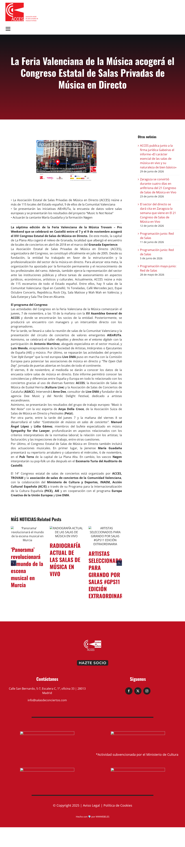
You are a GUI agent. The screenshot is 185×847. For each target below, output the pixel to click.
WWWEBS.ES (102, 812)
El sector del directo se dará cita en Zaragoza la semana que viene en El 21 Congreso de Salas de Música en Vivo (158, 213)
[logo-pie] (92, 637)
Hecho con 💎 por (86, 812)
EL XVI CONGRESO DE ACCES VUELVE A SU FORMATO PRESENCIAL (66, 559)
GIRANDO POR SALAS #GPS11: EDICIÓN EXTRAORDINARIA (108, 556)
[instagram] (146, 687)
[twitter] (137, 687)
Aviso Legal (91, 801)
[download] (21, 4)
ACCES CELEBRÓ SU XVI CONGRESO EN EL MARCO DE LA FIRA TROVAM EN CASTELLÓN (27, 570)
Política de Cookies (118, 801)
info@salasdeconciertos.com (47, 696)
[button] (13, 561)
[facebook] (128, 687)
